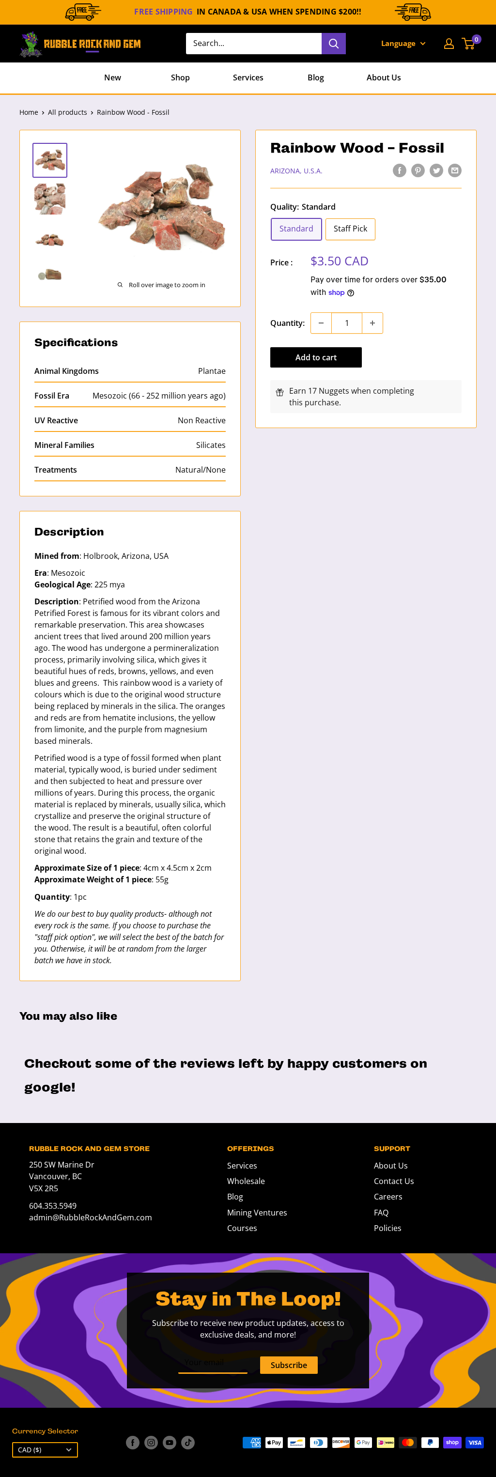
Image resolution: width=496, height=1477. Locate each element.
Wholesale (246, 1181)
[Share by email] (455, 170)
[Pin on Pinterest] (418, 170)
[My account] (449, 43)
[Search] (334, 43)
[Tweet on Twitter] (436, 170)
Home (28, 112)
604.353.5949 (53, 1205)
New (112, 77)
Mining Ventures (257, 1212)
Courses (242, 1228)
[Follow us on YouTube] (169, 1442)
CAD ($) (29, 1449)
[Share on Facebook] (399, 170)
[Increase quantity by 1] (372, 323)
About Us (384, 77)
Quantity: (287, 323)
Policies (388, 1228)
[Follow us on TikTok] (188, 1442)
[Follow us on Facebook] (133, 1442)
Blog (316, 77)
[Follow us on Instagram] (151, 1442)
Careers (388, 1196)
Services (248, 77)
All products (67, 112)
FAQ (381, 1212)
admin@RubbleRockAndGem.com (90, 1217)
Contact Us (394, 1181)
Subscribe (289, 1365)
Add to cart (316, 357)
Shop (180, 77)
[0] (469, 43)
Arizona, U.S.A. (296, 170)
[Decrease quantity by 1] (321, 323)
